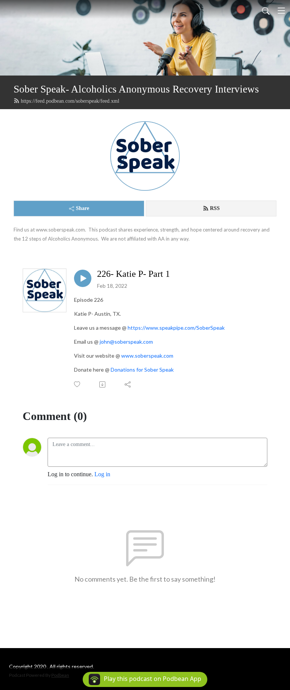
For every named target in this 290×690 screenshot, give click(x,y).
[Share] (128, 384)
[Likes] (77, 384)
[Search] (266, 10)
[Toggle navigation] (281, 10)
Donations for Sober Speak (142, 369)
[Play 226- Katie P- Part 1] (82, 278)
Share (82, 208)
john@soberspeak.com (126, 341)
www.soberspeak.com (147, 355)
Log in (102, 474)
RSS (215, 208)
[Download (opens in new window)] (103, 384)
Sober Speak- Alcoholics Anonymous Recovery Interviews (136, 89)
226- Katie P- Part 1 (133, 274)
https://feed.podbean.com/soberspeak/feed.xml (70, 101)
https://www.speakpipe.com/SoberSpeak (176, 327)
